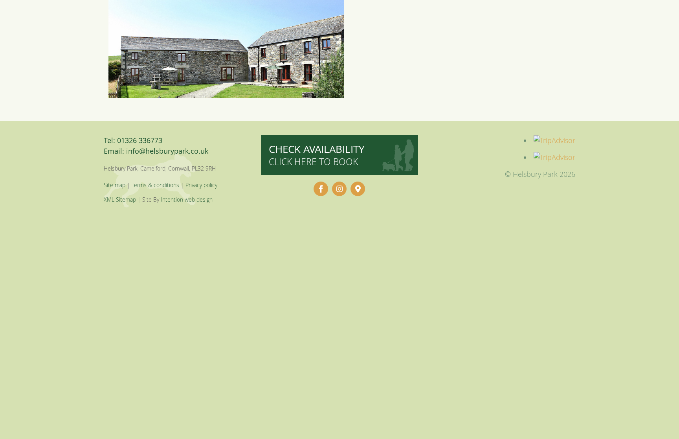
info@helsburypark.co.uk (167, 151)
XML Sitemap (120, 199)
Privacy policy (201, 185)
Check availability (317, 155)
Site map (114, 185)
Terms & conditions (155, 185)
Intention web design (187, 199)
